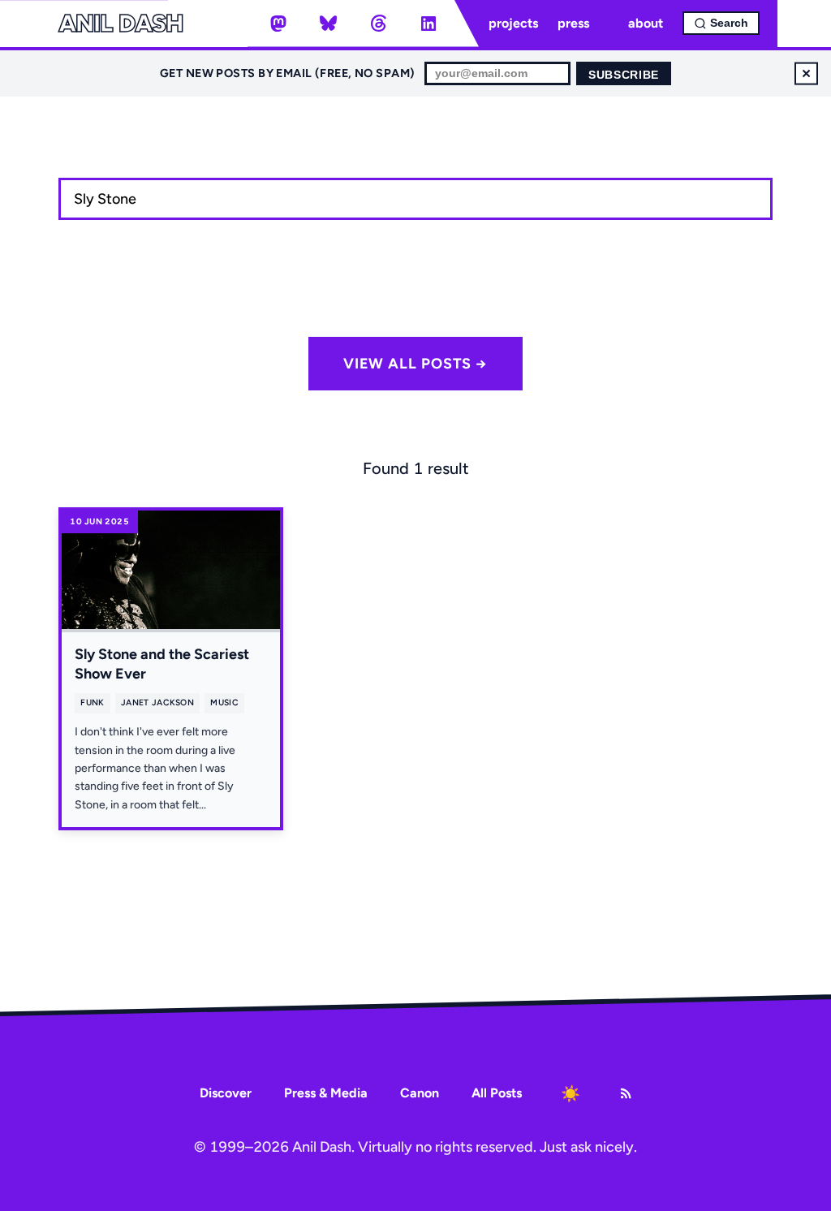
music (224, 702)
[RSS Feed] (625, 1093)
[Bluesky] (329, 23)
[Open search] (721, 23)
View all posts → (415, 364)
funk (92, 702)
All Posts (496, 1093)
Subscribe (623, 75)
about (645, 23)
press (573, 23)
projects (513, 23)
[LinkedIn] (428, 23)
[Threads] (378, 23)
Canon (419, 1093)
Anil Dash (120, 23)
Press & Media (326, 1093)
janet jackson (157, 702)
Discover (226, 1093)
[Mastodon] (278, 23)
